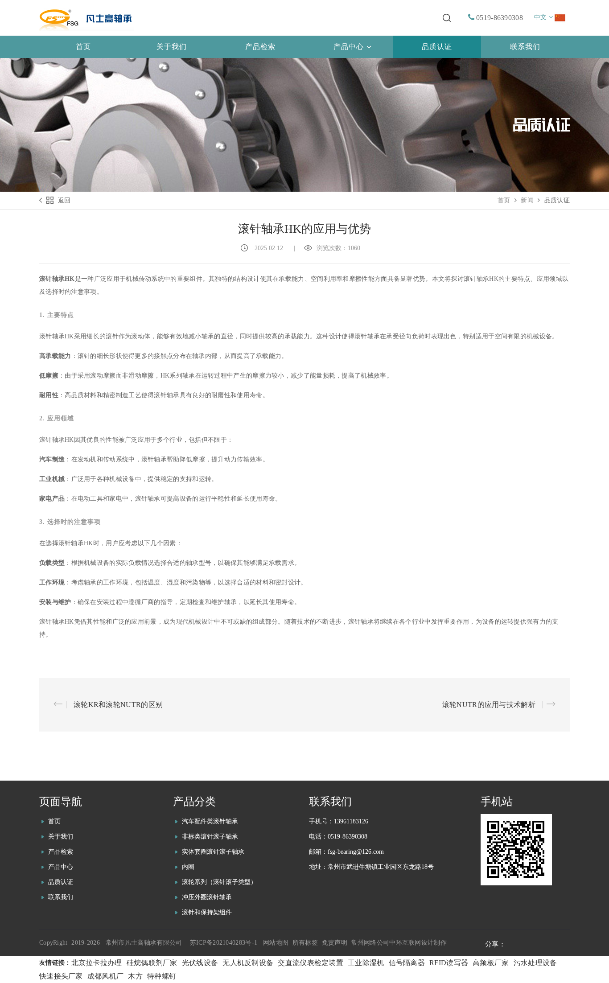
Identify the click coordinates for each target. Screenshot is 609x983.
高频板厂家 (491, 963)
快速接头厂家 (61, 976)
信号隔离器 (407, 963)
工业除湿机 (366, 963)
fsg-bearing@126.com (356, 851)
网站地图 (275, 942)
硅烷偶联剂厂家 (152, 963)
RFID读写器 (448, 963)
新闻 (527, 200)
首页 (504, 200)
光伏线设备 (200, 963)
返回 (64, 200)
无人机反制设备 (247, 963)
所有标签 (305, 942)
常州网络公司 (370, 942)
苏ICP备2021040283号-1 (223, 942)
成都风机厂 (105, 976)
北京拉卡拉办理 (96, 963)
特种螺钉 (161, 976)
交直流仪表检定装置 (310, 963)
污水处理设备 (535, 963)
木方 (135, 976)
